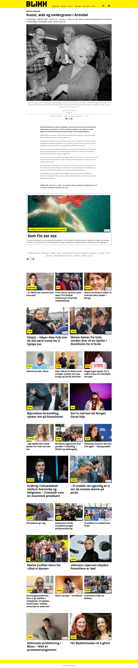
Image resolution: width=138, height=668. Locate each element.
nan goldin (44, 253)
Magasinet (55, 6)
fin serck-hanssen (33, 253)
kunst (59, 253)
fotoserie (84, 253)
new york (49, 255)
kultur (77, 253)
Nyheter (64, 6)
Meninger (78, 6)
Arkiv (93, 6)
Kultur (70, 6)
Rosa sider (86, 6)
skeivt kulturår (68, 253)
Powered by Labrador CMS (69, 665)
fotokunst (92, 253)
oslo (90, 255)
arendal (84, 255)
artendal (77, 255)
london (52, 253)
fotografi (101, 253)
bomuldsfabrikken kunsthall (63, 255)
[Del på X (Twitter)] (69, 118)
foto (108, 253)
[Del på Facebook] (66, 118)
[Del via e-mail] (71, 118)
